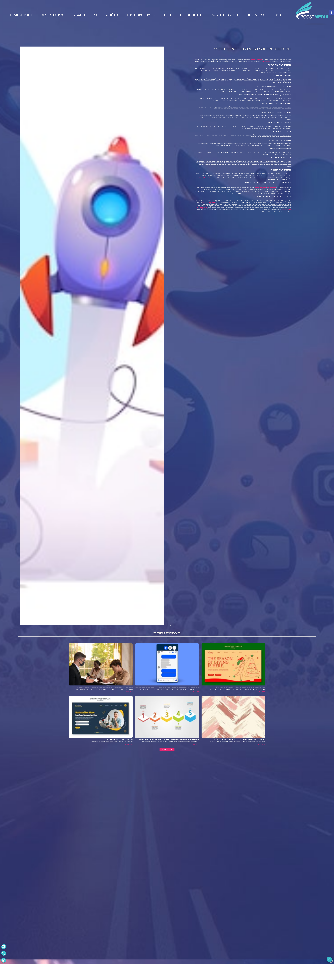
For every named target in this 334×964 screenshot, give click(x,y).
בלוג (113, 15)
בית (277, 15)
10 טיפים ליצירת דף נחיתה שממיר (119, 739)
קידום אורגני (265, 62)
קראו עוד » (261, 692)
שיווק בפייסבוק (260, 188)
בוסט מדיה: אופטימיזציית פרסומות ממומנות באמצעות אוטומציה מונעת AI (104, 687)
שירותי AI (87, 15)
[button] (331, 12)
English (21, 15)
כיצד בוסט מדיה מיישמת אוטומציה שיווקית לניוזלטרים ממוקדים (240, 687)
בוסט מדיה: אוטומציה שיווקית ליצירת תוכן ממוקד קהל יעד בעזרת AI (239, 739)
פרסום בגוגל (224, 15)
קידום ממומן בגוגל (205, 177)
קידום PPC (271, 188)
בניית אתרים (141, 15)
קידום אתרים (256, 60)
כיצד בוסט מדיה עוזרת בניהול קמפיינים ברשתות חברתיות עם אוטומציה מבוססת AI (167, 687)
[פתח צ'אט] (329, 959)
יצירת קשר (52, 15)
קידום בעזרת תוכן (209, 202)
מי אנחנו (255, 15)
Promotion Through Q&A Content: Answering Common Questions (169, 739)
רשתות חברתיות (182, 15)
